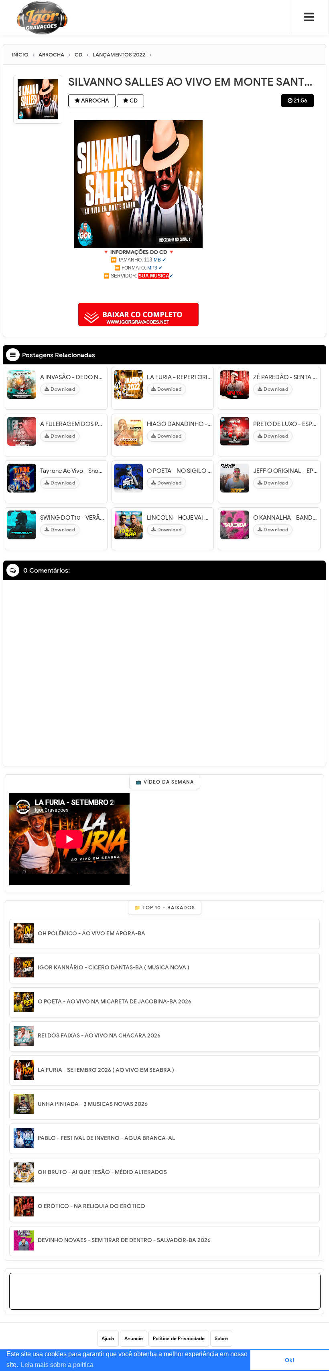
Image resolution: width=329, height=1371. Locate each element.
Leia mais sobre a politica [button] (57, 1364)
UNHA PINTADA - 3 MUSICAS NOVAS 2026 (93, 1104)
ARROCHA (94, 100)
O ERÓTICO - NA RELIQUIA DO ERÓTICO (91, 1206)
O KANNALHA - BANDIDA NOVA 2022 (285, 517)
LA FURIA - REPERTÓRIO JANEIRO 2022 (179, 377)
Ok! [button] (289, 1360)
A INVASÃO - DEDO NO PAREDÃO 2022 (72, 377)
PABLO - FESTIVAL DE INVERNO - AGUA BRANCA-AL (106, 1138)
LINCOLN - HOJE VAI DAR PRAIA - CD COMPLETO (179, 517)
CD (133, 100)
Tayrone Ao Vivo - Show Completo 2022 (72, 470)
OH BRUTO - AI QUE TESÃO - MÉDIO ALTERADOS (102, 1172)
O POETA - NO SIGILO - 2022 (179, 470)
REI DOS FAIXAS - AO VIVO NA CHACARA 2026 (99, 1035)
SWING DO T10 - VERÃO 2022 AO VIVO (72, 517)
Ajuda (108, 1338)
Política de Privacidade (179, 1338)
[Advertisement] (138, 290)
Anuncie (133, 1338)
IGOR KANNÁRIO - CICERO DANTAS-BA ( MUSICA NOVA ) (113, 967)
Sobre (221, 1338)
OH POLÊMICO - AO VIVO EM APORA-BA (91, 933)
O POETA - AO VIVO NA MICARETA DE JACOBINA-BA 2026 (114, 1001)
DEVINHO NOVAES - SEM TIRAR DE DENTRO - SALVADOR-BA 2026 (124, 1240)
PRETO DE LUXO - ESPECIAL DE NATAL (285, 424)
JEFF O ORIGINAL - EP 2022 (285, 470)
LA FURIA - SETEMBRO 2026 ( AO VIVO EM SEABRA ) (106, 1070)
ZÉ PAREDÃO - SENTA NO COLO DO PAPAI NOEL (285, 377)
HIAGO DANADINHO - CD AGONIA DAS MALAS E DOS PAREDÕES (179, 424)
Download (62, 389)
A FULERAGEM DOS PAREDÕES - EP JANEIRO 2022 (72, 424)
